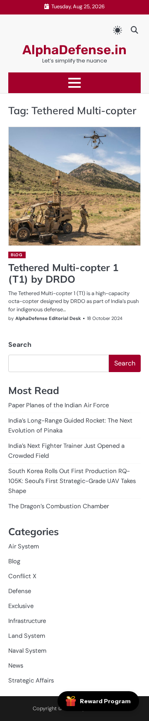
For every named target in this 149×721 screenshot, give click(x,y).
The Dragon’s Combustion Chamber (58, 506)
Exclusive (21, 606)
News (15, 665)
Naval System (27, 650)
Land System (26, 636)
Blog (16, 254)
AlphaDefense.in (74, 50)
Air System (23, 546)
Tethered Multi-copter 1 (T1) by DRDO (63, 273)
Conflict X (22, 576)
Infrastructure (27, 621)
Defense (19, 591)
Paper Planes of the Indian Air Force (58, 405)
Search (19, 344)
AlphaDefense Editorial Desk (48, 318)
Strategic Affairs (31, 680)
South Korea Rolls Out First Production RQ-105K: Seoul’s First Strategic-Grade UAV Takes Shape (72, 481)
